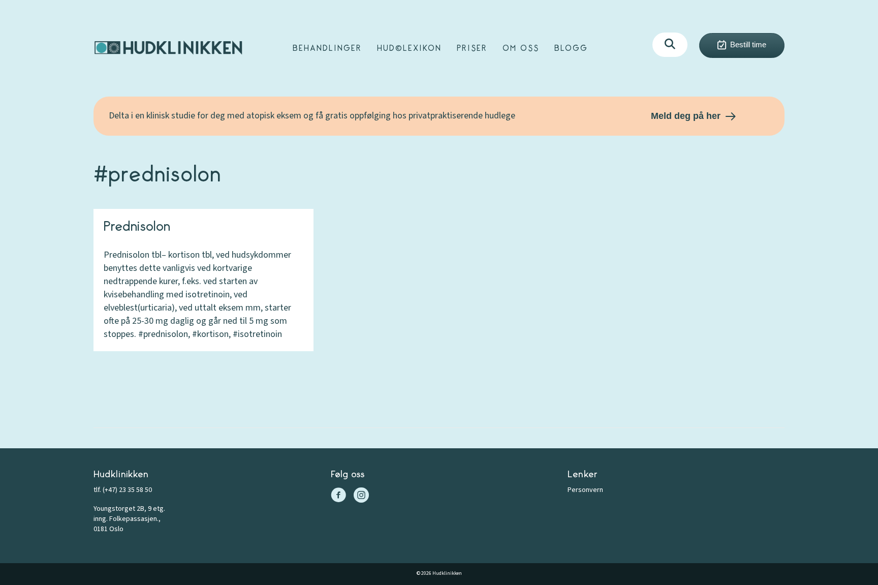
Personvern (585, 490)
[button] (669, 45)
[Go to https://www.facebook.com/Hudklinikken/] (338, 496)
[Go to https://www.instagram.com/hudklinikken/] (361, 496)
